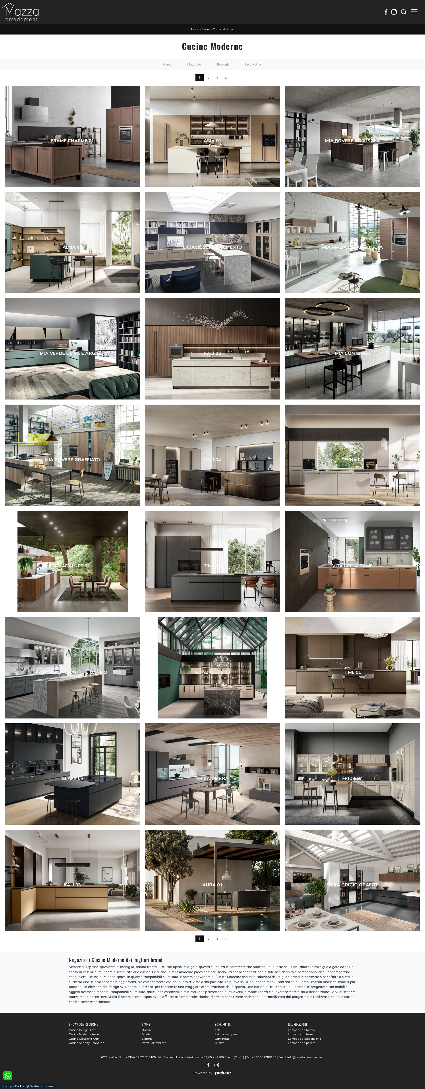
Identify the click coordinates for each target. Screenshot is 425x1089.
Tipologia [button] (223, 64)
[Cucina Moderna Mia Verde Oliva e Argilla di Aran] (72, 348)
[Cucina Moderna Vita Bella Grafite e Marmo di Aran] (72, 667)
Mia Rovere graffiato (72, 459)
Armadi (220, 1043)
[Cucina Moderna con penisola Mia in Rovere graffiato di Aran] (72, 455)
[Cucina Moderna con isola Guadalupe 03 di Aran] (212, 667)
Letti (218, 1030)
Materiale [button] (194, 64)
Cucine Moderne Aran (84, 1034)
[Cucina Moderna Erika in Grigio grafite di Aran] (352, 880)
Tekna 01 (352, 459)
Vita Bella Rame (352, 565)
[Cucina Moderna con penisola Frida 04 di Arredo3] (352, 774)
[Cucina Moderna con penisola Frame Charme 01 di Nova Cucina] (72, 136)
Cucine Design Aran (83, 1030)
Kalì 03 (72, 884)
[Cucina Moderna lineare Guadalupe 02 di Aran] (72, 561)
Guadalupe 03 (212, 672)
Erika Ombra (212, 778)
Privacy (7, 1086)
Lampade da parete (301, 1043)
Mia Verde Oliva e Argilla (72, 353)
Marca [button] (167, 64)
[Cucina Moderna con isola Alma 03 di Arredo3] (72, 242)
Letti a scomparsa (227, 1034)
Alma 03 (73, 247)
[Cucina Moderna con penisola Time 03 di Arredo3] (212, 561)
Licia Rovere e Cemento (212, 247)
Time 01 (352, 672)
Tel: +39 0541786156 (261, 1057)
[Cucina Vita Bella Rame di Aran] (352, 561)
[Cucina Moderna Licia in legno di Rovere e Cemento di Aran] (212, 242)
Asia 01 (213, 140)
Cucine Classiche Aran (84, 1038)
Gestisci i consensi (42, 1086)
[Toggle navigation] (414, 12)
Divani (146, 1030)
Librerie (147, 1038)
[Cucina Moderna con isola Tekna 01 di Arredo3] (352, 455)
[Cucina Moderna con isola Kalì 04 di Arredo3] (212, 455)
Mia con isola (352, 353)
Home (195, 29)
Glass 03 (72, 778)
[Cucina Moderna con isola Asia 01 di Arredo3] (212, 136)
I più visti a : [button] (254, 64)
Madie (146, 1034)
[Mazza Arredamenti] (20, 12)
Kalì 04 (212, 459)
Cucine (206, 29)
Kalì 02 (212, 353)
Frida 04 (352, 778)
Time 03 (212, 565)
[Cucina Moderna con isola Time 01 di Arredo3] (352, 667)
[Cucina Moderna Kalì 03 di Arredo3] (72, 880)
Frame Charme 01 (72, 140)
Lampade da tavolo (301, 1030)
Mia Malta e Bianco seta (352, 247)
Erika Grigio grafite (352, 884)
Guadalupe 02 (72, 565)
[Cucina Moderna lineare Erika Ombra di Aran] (212, 774)
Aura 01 (213, 884)
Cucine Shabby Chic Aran (86, 1043)
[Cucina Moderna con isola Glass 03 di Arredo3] (72, 774)
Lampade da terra (300, 1034)
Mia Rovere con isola (352, 140)
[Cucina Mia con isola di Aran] (352, 348)
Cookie (19, 1086)
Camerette (222, 1038)
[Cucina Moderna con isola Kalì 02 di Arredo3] (212, 348)
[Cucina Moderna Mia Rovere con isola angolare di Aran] (352, 136)
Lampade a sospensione (304, 1038)
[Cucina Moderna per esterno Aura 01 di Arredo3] (212, 880)
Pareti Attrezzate (154, 1043)
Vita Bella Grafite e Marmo (72, 672)
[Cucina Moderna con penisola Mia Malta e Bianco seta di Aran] (352, 242)
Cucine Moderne (223, 29)
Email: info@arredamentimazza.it (301, 1057)
